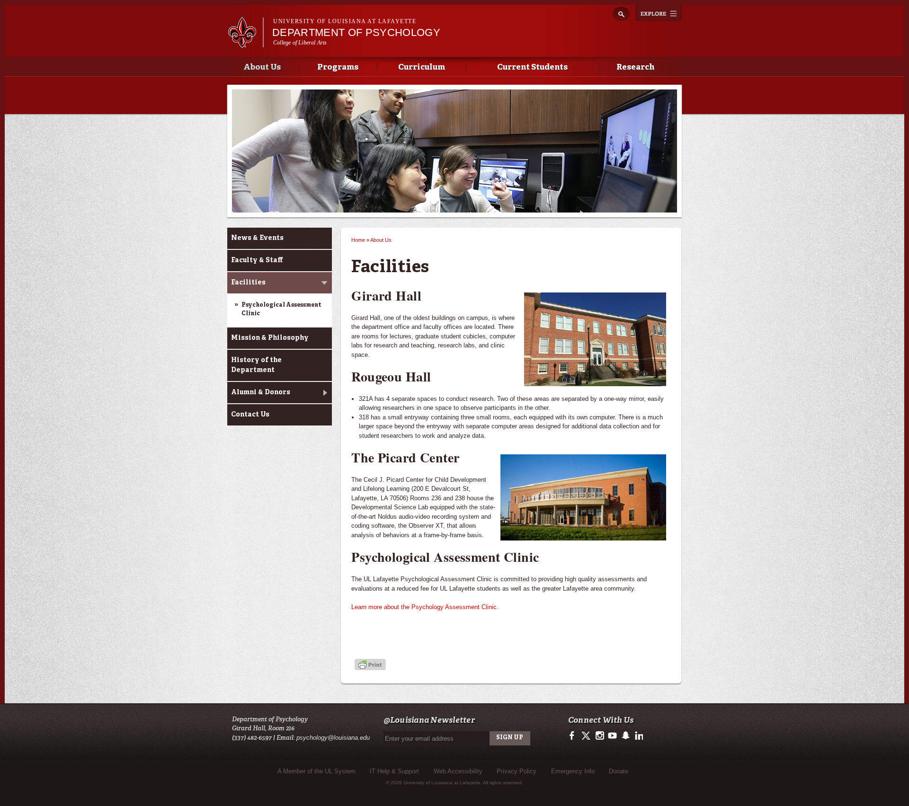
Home (358, 240)
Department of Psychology (356, 32)
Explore (658, 13)
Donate (618, 771)
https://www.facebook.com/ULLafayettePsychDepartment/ (574, 736)
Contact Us (250, 414)
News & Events (257, 238)
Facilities (248, 282)
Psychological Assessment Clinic (281, 309)
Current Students (532, 67)
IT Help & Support (394, 771)
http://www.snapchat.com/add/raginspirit (625, 736)
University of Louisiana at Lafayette (344, 21)
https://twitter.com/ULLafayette (587, 736)
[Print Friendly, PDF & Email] (370, 665)
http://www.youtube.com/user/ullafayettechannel (612, 736)
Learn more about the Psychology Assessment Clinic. (425, 607)
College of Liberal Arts (300, 42)
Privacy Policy (516, 771)
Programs (337, 67)
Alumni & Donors (260, 392)
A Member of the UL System (316, 771)
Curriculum (421, 67)
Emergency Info (573, 771)
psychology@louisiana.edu (333, 737)
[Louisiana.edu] (245, 43)
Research (635, 67)
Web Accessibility (458, 771)
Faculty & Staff (257, 260)
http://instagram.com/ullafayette (600, 736)
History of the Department (256, 365)
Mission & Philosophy (270, 338)
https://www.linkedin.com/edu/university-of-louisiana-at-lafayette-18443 (638, 736)
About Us (262, 67)
